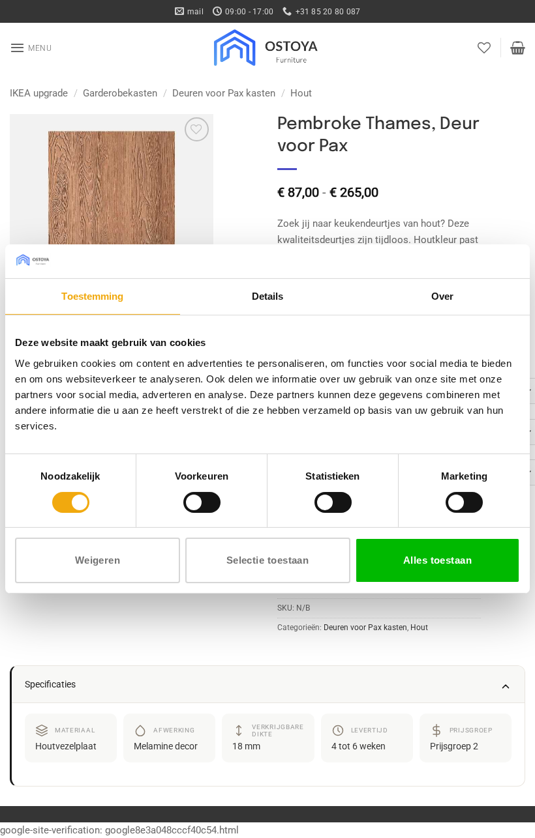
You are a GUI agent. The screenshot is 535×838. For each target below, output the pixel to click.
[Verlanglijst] (484, 47)
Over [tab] (442, 296)
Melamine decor (166, 746)
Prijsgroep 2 (454, 746)
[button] (31, 47)
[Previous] (30, 215)
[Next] (192, 215)
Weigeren (98, 560)
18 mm (246, 746)
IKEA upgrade (39, 93)
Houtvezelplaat (66, 746)
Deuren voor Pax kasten (223, 93)
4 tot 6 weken (358, 746)
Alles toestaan (437, 560)
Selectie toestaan (267, 560)
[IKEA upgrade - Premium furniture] (267, 47)
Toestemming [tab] (92, 296)
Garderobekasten (120, 93)
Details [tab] (268, 296)
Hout (301, 93)
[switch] (202, 502)
